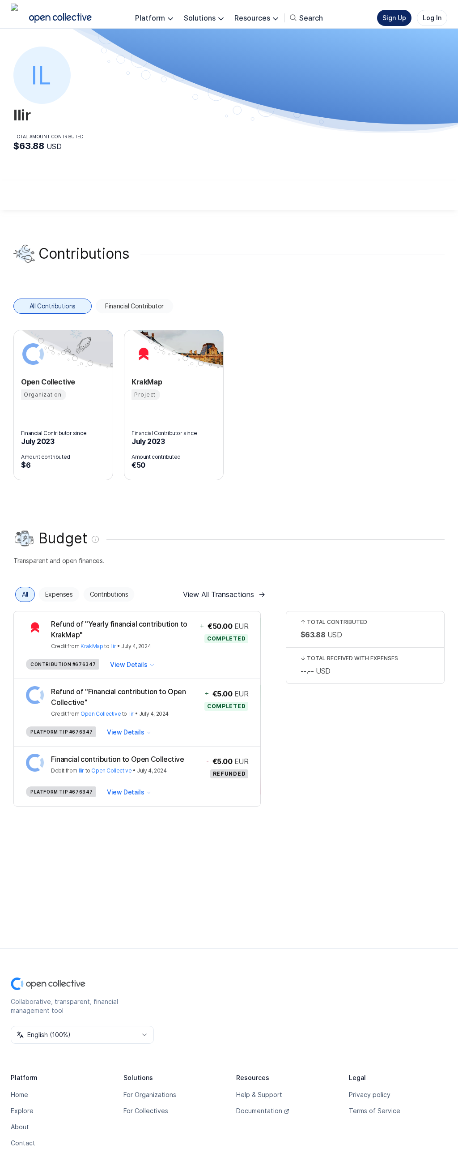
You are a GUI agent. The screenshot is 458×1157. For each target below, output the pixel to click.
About (20, 1127)
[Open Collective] (31, 354)
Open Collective (101, 713)
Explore (22, 1110)
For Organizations (149, 1094)
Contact (23, 1143)
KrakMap (92, 646)
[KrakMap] (142, 354)
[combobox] (82, 1035)
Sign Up (394, 17)
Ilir (113, 646)
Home (19, 1094)
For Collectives (145, 1110)
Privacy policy (369, 1094)
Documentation (259, 1110)
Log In (432, 17)
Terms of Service (374, 1110)
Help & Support (259, 1094)
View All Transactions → (224, 594)
